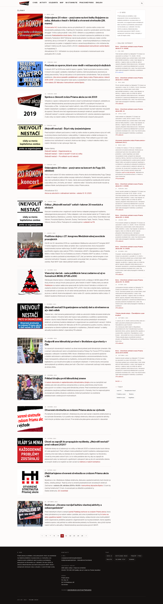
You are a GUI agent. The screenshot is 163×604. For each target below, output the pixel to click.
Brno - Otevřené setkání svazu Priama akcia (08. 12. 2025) (129, 248)
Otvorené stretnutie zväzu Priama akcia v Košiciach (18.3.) (130, 141)
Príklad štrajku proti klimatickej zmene (65, 378)
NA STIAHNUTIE (71, 3)
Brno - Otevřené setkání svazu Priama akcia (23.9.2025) (129, 352)
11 (66, 536)
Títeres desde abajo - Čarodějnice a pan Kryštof (129, 314)
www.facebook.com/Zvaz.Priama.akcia (79, 590)
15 (82, 536)
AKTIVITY (43, 3)
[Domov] (24, 3)
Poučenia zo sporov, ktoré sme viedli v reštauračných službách (78, 65)
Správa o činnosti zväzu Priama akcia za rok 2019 (71, 97)
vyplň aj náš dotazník (128, 172)
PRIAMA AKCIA (33, 600)
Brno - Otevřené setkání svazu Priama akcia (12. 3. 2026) (129, 185)
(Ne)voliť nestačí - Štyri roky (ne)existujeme (68, 128)
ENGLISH (99, 3)
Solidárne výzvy (121, 397)
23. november (63, 491)
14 (78, 536)
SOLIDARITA (53, 3)
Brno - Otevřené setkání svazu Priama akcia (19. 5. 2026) (129, 79)
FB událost (119, 210)
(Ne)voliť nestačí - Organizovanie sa (58, 151)
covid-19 (119, 390)
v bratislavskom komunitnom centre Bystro (93, 46)
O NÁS (35, 3)
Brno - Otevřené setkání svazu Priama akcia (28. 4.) (129, 110)
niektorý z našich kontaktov (89, 462)
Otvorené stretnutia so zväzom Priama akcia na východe (75, 410)
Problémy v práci (121, 394)
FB (144, 168)
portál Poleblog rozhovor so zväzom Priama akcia (87, 512)
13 (74, 536)
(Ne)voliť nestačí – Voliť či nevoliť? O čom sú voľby (63, 154)
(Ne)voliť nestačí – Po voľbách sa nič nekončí (61, 156)
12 (70, 536)
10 (62, 536)
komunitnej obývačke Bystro (92, 485)
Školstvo (131, 394)
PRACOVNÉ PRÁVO (86, 3)
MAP (61, 3)
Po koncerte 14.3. (51, 27)
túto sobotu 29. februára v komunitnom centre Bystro (64, 82)
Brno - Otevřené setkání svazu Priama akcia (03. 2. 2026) (129, 216)
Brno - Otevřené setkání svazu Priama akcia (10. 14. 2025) (129, 281)
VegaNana (131, 397)
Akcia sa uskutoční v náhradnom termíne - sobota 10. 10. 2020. (68, 193)
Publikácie (48, 285)
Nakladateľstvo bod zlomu (62, 35)
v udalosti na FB (89, 222)
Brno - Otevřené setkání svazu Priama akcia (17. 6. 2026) (129, 47)
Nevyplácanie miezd (130, 390)
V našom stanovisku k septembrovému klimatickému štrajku (67, 382)
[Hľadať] (142, 3)
